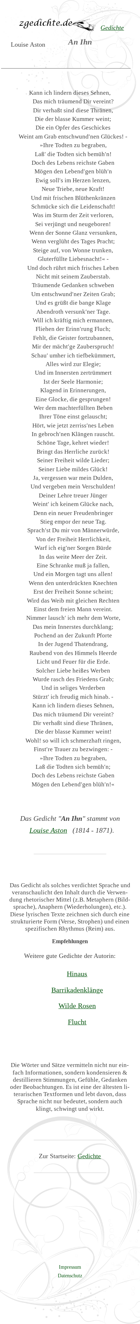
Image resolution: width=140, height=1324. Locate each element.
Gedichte (89, 1156)
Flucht (77, 1022)
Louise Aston (48, 830)
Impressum (70, 1267)
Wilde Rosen (77, 1006)
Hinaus (77, 974)
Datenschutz (70, 1275)
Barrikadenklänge (77, 990)
